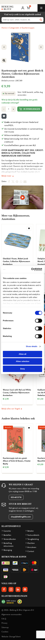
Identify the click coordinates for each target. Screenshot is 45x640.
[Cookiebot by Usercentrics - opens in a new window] (31, 269)
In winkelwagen (31, 109)
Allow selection (22, 361)
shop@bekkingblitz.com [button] (21, 517)
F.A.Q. (4, 619)
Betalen (30, 531)
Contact (30, 551)
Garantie (7, 531)
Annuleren (31, 547)
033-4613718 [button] (16, 497)
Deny (22, 369)
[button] (28, 8)
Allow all (22, 354)
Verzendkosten (10, 539)
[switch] (38, 321)
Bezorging (8, 550)
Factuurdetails (33, 535)
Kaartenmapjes (28, 28)
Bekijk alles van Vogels (11, 409)
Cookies (5, 632)
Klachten (31, 543)
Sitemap (5, 627)
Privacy (4, 623)
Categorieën (14, 28)
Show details (31, 346)
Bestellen (7, 535)
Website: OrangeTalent (11, 636)
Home (4, 28)
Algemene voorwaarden (12, 614)
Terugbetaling (33, 539)
